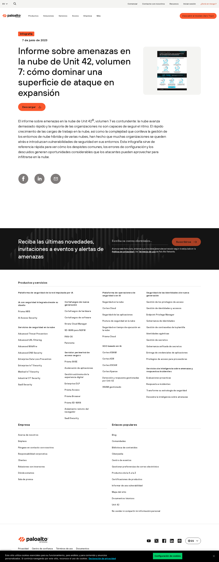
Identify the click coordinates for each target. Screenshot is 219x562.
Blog (114, 435)
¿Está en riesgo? (209, 4)
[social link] (149, 541)
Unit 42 (115, 504)
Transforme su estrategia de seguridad (166, 390)
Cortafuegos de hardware (78, 311)
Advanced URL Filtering (30, 340)
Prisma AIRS (24, 311)
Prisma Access (72, 390)
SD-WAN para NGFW (75, 330)
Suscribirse (183, 241)
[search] (15, 4)
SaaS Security (25, 384)
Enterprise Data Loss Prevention (34, 359)
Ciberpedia (117, 454)
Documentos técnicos (123, 498)
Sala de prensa (25, 479)
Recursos (174, 4)
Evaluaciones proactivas (158, 378)
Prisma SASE (71, 361)
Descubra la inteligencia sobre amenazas (167, 397)
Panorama (70, 343)
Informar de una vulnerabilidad (127, 485)
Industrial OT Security (29, 378)
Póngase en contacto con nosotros (36, 447)
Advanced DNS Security (30, 353)
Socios (75, 16)
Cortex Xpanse (110, 371)
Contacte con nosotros (153, 4)
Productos (33, 16)
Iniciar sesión (189, 4)
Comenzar (132, 4)
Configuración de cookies (168, 556)
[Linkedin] (39, 179)
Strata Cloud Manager (76, 324)
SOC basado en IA (112, 346)
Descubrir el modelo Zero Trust (198, 16)
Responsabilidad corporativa (32, 454)
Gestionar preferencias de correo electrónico (135, 466)
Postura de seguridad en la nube (118, 321)
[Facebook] (23, 179)
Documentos (82, 548)
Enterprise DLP (72, 383)
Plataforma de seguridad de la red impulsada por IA (45, 293)
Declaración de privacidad (102, 558)
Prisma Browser (72, 396)
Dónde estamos (26, 473)
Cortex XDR (108, 359)
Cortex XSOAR (109, 365)
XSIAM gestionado (111, 387)
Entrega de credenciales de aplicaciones (167, 352)
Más (99, 16)
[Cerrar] (213, 556)
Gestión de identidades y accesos (163, 308)
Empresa (88, 16)
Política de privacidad (123, 251)
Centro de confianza (42, 548)
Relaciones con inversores (31, 466)
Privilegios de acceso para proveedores (166, 359)
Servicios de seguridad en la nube (36, 327)
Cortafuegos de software (78, 317)
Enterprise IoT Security (30, 365)
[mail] (56, 179)
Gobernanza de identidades (160, 321)
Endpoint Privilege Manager (160, 314)
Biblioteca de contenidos (125, 447)
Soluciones (48, 16)
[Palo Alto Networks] (11, 16)
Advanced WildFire (27, 346)
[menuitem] (14, 16)
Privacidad (23, 548)
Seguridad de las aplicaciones (117, 314)
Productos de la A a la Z (124, 473)
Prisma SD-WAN (73, 402)
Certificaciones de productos (127, 479)
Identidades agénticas (157, 333)
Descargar (29, 107)
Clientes (22, 460)
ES (3, 4)
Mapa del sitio (119, 492)
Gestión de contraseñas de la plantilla (165, 327)
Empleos (22, 441)
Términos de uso (147, 251)
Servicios (63, 16)
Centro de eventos (121, 460)
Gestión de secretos (157, 340)
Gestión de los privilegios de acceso (165, 302)
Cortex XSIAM (109, 352)
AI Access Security (27, 318)
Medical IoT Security (28, 372)
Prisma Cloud (109, 336)
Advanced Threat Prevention (33, 334)
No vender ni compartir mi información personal (136, 511)
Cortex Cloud (109, 308)
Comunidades (119, 441)
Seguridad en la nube (113, 302)
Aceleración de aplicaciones (79, 368)
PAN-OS (69, 336)
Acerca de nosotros (28, 435)
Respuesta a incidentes (158, 384)
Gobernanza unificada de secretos (164, 346)
